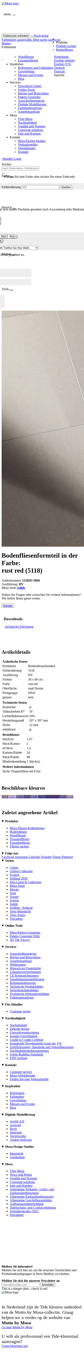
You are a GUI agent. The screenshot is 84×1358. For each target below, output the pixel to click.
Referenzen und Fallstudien (35, 67)
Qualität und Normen (31, 126)
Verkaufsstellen (28, 144)
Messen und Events (30, 75)
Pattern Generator (29, 97)
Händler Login (11, 158)
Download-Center (29, 86)
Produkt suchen (66, 46)
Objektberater (26, 148)
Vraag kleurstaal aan (15, 1346)
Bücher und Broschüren (33, 93)
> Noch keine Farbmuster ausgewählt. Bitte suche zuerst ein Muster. (31, 39)
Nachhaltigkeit (27, 122)
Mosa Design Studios (31, 141)
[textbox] (20, 168)
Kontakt (23, 152)
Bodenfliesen (64, 49)
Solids (21, 588)
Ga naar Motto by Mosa (17, 1327)
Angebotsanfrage (29, 111)
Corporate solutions (30, 130)
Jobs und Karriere (29, 133)
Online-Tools (26, 89)
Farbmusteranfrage (30, 108)
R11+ (13, 236)
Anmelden (48, 1284)
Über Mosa (25, 119)
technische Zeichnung (19, 626)
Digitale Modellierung (32, 104)
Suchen (66, 187)
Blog (21, 78)
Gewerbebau (26, 71)
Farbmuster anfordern (16, 35)
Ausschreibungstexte (31, 100)
